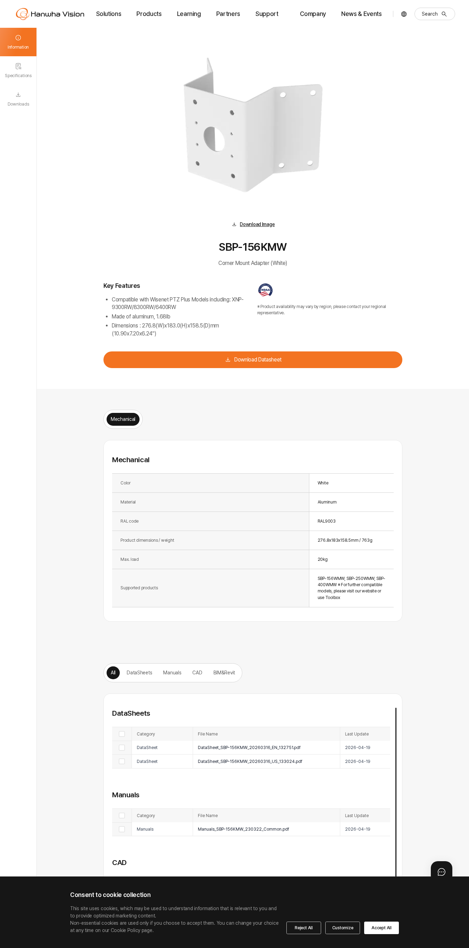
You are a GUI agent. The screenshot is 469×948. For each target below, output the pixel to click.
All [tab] (113, 672)
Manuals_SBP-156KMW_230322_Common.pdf (243, 829)
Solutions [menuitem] (109, 13)
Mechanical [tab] (123, 419)
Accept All (381, 927)
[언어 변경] (404, 14)
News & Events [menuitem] (361, 13)
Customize (342, 927)
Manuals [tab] (172, 672)
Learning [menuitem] (189, 13)
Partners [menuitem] (228, 13)
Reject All (304, 927)
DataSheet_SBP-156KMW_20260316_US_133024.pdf (250, 761)
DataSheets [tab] (139, 672)
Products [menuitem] (148, 13)
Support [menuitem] (267, 13)
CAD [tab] (197, 672)
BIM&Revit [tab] (224, 672)
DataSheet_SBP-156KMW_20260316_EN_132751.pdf (249, 747)
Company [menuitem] (313, 13)
